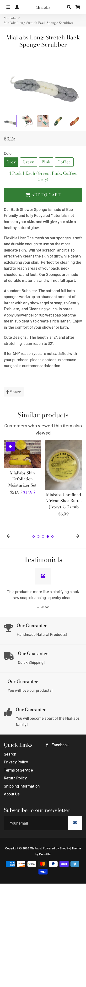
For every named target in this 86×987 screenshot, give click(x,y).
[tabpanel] (22, 468)
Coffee (64, 162)
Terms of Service (18, 769)
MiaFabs (10, 18)
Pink (46, 162)
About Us (12, 793)
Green (29, 162)
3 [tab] (43, 536)
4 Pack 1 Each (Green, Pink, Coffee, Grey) (43, 176)
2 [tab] (38, 536)
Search (10, 753)
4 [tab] (48, 536)
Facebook (60, 744)
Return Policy (15, 777)
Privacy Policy (16, 761)
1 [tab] (33, 536)
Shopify (64, 848)
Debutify (45, 854)
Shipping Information (22, 785)
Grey (11, 162)
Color (8, 153)
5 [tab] (52, 536)
